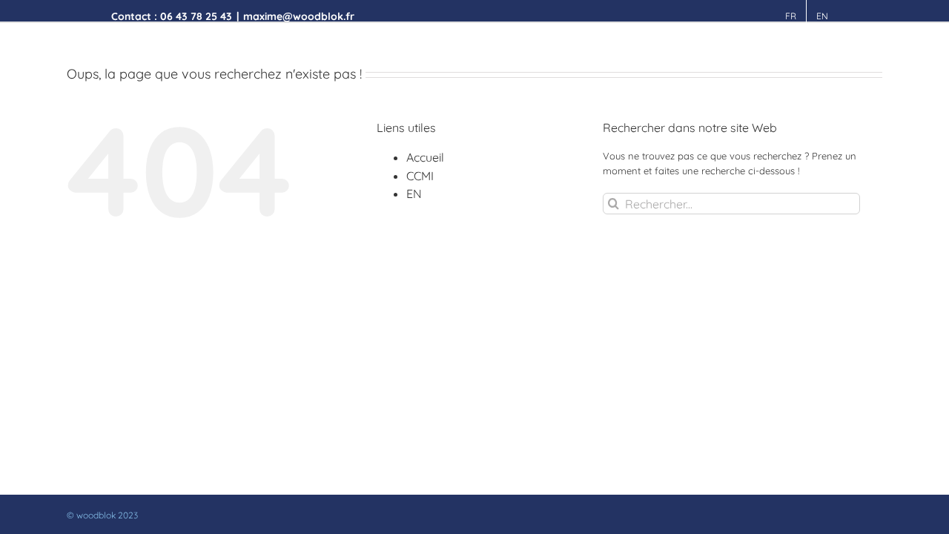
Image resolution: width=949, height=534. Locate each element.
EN (414, 193)
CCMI (420, 175)
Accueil (425, 157)
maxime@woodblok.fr (298, 16)
